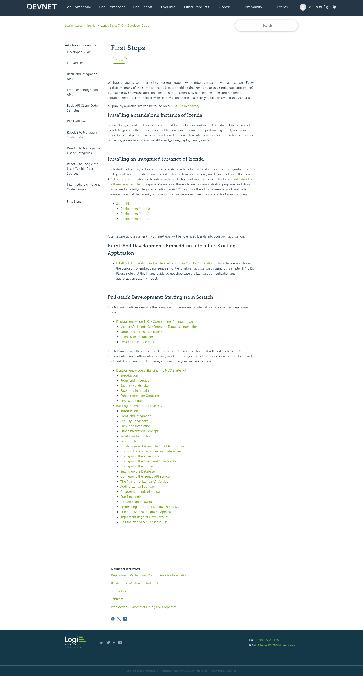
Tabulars (117, 599)
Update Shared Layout (136, 502)
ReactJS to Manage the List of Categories (83, 150)
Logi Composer (112, 7)
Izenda (91, 25)
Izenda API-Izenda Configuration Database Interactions (159, 327)
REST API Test (77, 121)
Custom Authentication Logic (141, 492)
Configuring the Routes (137, 466)
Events (282, 7)
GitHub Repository (186, 106)
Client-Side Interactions (137, 337)
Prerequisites (129, 441)
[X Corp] (119, 619)
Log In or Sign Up (321, 7)
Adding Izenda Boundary (137, 487)
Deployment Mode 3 (135, 219)
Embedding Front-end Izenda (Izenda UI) (149, 507)
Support (224, 7)
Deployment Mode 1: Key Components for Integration (154, 322)
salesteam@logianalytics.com (278, 645)
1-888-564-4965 (268, 640)
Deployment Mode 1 (134, 214)
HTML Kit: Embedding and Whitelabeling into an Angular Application (165, 263)
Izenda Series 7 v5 (111, 25)
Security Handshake (134, 386)
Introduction (129, 375)
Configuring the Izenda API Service (145, 476)
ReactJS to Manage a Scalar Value (82, 135)
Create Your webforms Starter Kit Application (152, 446)
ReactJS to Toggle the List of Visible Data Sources (82, 168)
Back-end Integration (135, 391)
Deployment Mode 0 (135, 209)
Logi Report (143, 7)
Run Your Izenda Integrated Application (148, 512)
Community (252, 7)
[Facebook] (113, 619)
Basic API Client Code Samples (82, 108)
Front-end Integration (135, 380)
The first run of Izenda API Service (144, 481)
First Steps (74, 201)
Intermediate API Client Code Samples (83, 187)
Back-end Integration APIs (82, 76)
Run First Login (131, 497)
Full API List (75, 63)
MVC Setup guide (132, 401)
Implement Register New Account (144, 517)
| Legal (204, 670)
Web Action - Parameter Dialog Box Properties (143, 607)
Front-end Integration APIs (82, 92)
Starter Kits (123, 204)
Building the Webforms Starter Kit (139, 406)
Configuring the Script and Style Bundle (148, 461)
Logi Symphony (78, 7)
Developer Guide (138, 25)
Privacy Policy (217, 670)
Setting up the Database (137, 471)
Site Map (231, 670)
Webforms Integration (136, 436)
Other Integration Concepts (140, 396)
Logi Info (168, 7)
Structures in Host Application (141, 332)
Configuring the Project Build (141, 456)
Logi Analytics (73, 25)
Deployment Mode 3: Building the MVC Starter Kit (151, 370)
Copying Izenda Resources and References (150, 451)
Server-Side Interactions (137, 342)
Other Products (196, 7)
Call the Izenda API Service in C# (143, 522)
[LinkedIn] (125, 619)
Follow (119, 60)
